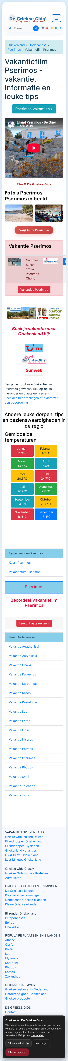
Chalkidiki (12, 927)
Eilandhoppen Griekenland (23, 841)
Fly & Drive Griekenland (22, 855)
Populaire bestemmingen (22, 895)
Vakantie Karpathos (23, 684)
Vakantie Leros (19, 721)
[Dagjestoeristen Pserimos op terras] (49, 213)
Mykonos (11, 958)
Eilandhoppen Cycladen (22, 846)
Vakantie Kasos (20, 693)
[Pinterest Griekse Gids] (61, 28)
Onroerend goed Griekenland (25, 994)
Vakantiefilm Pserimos (24, 572)
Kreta (9, 949)
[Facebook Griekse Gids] (56, 28)
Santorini (11, 963)
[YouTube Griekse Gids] (47, 28)
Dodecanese (37, 45)
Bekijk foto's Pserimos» (34, 230)
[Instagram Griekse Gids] (52, 28)
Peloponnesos (15, 918)
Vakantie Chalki (20, 665)
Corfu (9, 944)
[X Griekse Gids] (43, 28)
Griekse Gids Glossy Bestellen (26, 873)
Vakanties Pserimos (34, 289)
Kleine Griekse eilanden (21, 904)
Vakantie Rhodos (21, 767)
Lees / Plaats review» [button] (34, 623)
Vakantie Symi (19, 776)
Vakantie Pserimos (22, 758)
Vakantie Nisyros (21, 739)
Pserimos (14, 49)
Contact (11, 1012)
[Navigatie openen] (56, 18)
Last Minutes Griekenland (23, 859)
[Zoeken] (36, 28)
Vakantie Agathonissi (24, 646)
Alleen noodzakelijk (18, 1043)
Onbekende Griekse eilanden (25, 900)
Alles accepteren (17, 1052)
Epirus (9, 922)
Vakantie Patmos (21, 749)
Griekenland (16, 45)
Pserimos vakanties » (34, 109)
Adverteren (13, 878)
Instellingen (42, 1043)
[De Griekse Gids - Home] (27, 18)
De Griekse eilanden (19, 891)
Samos (10, 972)
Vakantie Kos (18, 711)
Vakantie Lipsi (19, 730)
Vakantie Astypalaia (23, 656)
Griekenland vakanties (21, 850)
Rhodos (10, 967)
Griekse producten (18, 998)
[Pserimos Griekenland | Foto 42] (19, 213)
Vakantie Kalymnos (22, 674)
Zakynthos (12, 976)
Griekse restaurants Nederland (27, 989)
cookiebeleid (37, 1035)
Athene (10, 940)
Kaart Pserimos (20, 562)
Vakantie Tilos (19, 795)
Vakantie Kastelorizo (23, 702)
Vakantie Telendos (22, 786)
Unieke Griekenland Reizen (24, 837)
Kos (7, 954)
